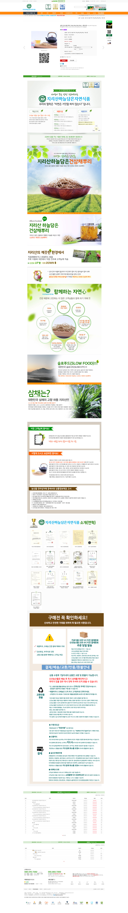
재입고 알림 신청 (67, 56)
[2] (64, 835)
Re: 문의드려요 (38, 855)
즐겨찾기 (35, 1)
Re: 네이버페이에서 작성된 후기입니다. (42, 807)
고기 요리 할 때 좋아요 (36, 832)
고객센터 (31, 1)
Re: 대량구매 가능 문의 (40, 852)
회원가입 (87, 1)
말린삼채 (34, 802)
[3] (65, 835)
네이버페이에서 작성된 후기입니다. (39, 800)
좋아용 (33, 822)
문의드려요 (35, 853)
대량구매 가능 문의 (37, 850)
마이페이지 (92, 1)
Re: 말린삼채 (37, 804)
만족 (33, 826)
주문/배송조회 (103, 1)
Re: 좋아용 (37, 824)
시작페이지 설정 (25, 1)
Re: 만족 (36, 827)
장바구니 (98, 1)
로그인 (83, 1)
